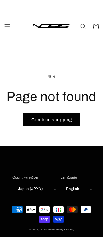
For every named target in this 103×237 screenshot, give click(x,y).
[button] (7, 26)
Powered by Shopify (61, 229)
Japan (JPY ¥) (30, 189)
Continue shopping (51, 120)
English (72, 189)
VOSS (43, 229)
